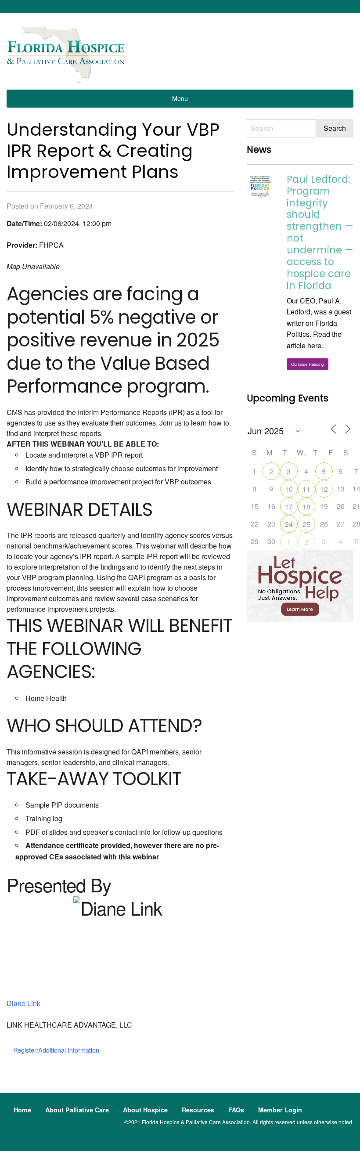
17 (289, 507)
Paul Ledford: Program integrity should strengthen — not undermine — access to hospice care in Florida (320, 232)
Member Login (280, 1109)
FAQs (236, 1109)
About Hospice (145, 1109)
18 (306, 507)
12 (324, 489)
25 (306, 524)
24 (289, 524)
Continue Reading (307, 364)
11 (306, 489)
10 (289, 489)
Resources (198, 1109)
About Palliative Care (77, 1109)
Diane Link (23, 1003)
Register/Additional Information (56, 1049)
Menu (180, 98)
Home (22, 1109)
